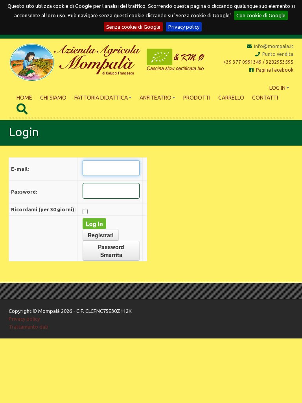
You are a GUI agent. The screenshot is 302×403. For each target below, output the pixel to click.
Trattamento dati (28, 326)
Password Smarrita (111, 251)
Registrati (101, 235)
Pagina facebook (274, 69)
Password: (24, 191)
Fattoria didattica (101, 97)
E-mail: (20, 169)
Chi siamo (53, 97)
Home (24, 97)
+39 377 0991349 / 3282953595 (258, 62)
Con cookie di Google (260, 15)
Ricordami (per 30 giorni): (43, 209)
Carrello (231, 97)
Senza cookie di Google (133, 27)
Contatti (265, 97)
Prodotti (196, 97)
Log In (277, 88)
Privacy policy (183, 27)
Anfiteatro (155, 97)
